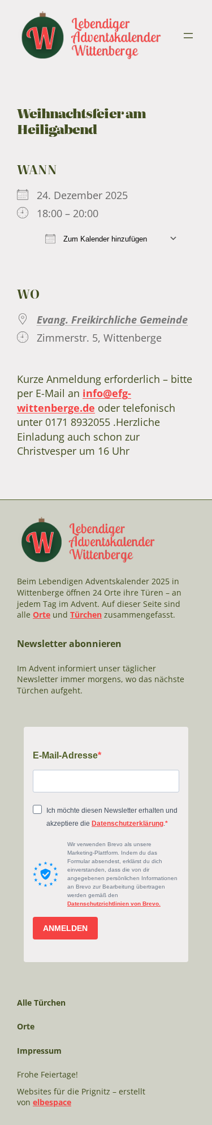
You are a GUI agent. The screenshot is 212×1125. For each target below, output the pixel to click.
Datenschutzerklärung (127, 823)
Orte (41, 614)
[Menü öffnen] (188, 35)
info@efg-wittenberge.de (74, 400)
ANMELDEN (65, 928)
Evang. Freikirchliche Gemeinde (112, 319)
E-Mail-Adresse (65, 755)
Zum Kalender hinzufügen (104, 239)
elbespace (52, 1102)
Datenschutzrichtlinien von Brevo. (114, 903)
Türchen (86, 614)
